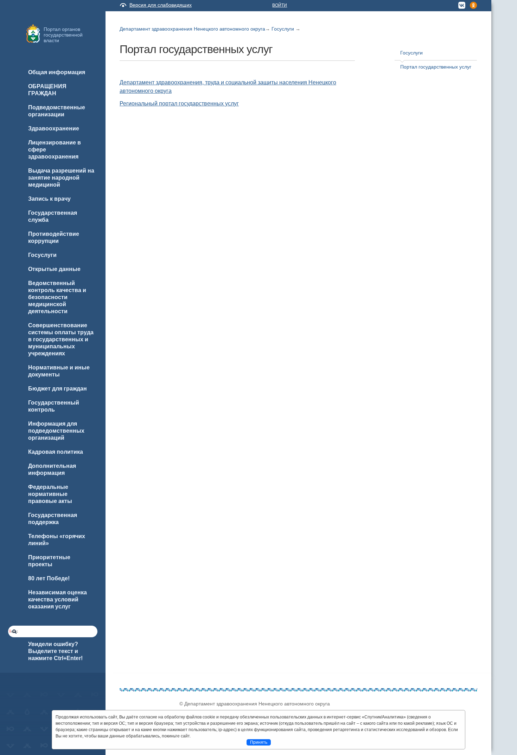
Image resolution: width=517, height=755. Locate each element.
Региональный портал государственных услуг (179, 104)
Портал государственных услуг (435, 67)
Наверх (14, 738)
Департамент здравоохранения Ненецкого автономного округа (192, 29)
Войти (279, 5)
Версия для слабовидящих (160, 5)
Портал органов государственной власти (63, 34)
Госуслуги (283, 29)
